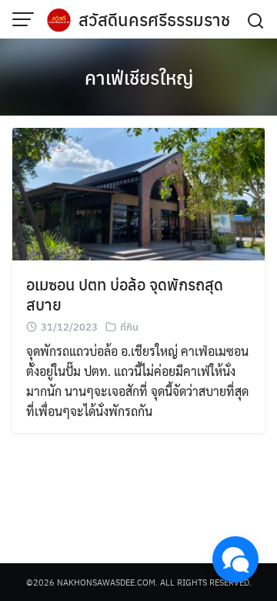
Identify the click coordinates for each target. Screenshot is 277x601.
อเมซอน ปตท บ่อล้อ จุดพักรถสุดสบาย (124, 294)
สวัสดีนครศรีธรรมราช (154, 19)
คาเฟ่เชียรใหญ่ (139, 77)
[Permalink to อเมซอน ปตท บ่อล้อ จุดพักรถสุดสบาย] (138, 192)
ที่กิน (129, 326)
